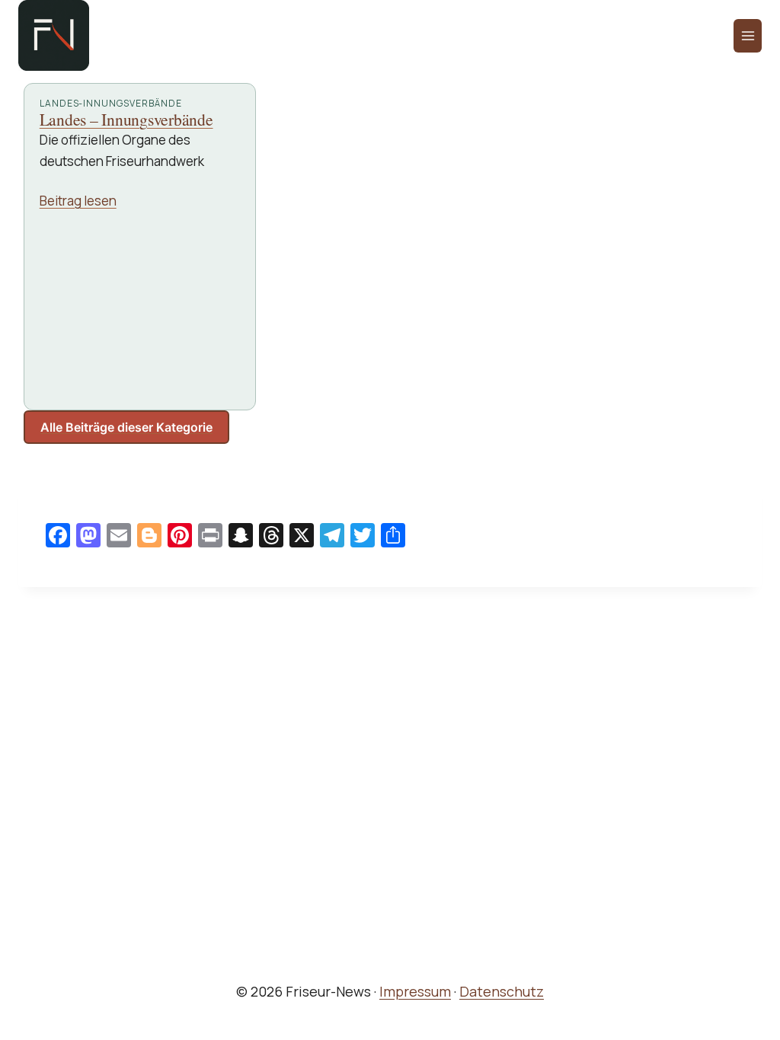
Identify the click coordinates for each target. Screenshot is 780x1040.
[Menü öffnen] (748, 36)
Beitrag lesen (78, 200)
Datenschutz (501, 991)
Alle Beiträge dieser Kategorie (126, 427)
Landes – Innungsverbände (126, 119)
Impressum (415, 991)
